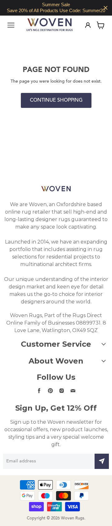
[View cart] (101, 25)
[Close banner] (105, 8)
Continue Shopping (56, 100)
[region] (56, 8)
